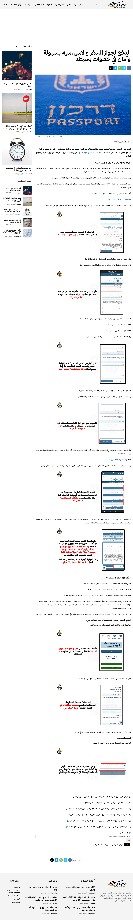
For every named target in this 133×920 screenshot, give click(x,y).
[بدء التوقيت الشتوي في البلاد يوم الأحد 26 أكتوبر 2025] (17, 150)
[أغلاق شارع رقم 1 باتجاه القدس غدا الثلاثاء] (17, 65)
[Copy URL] (111, 68)
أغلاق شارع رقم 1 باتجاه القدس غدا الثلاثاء (17, 85)
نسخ (128, 840)
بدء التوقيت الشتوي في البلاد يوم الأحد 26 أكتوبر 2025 (19, 169)
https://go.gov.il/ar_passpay (119, 199)
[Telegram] (115, 68)
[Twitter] (124, 68)
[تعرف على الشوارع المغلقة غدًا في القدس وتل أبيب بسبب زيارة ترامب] (17, 108)
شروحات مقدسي (124, 45)
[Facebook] (129, 68)
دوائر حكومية (17, 236)
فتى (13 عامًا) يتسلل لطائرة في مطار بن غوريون (12, 221)
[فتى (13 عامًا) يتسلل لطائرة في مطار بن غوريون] (27, 222)
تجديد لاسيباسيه (117, 845)
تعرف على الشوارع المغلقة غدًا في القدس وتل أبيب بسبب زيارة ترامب (17, 127)
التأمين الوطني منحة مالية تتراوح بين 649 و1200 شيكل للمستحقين (12, 232)
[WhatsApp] (120, 68)
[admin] (129, 142)
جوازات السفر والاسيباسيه (101, 845)
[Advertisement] (66, 23)
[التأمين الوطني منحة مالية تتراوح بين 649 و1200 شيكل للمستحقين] (27, 233)
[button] (97, 4)
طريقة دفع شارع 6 (116, 459)
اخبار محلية (28, 90)
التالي (67, 826)
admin (124, 142)
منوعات (29, 132)
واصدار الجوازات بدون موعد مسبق (90, 152)
